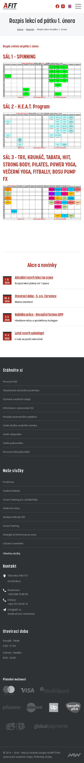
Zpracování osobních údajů (18, 757)
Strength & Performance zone (19, 534)
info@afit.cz (14, 609)
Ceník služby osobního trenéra (20, 425)
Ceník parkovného (13, 443)
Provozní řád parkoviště (16, 451)
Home (20, 29)
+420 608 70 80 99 (18, 594)
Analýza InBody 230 (14, 517)
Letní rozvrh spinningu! (29, 333)
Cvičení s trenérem (13, 543)
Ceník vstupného (12, 434)
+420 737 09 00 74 (18, 603)
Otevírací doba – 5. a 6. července (35, 296)
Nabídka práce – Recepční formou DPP (39, 314)
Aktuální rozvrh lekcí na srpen (34, 277)
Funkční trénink (11, 490)
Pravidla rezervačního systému (20, 416)
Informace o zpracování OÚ (18, 408)
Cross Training (11, 525)
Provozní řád (10, 381)
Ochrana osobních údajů (16, 399)
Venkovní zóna (11, 508)
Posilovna (8, 482)
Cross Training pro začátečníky (20, 499)
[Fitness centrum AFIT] (10, 6)
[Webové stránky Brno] (74, 755)
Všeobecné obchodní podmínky (21, 390)
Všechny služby (11, 553)
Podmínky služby (43, 757)
